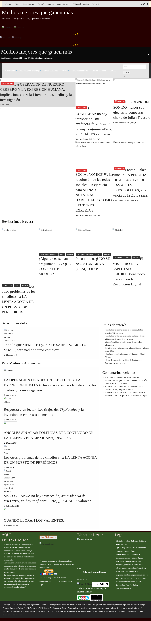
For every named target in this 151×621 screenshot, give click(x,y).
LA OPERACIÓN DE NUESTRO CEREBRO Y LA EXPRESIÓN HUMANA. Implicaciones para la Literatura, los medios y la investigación (50, 385)
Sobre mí (8, 4)
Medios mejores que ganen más (37, 12)
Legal (113, 71)
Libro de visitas (99, 71)
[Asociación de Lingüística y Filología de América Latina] (84, 584)
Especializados (51, 71)
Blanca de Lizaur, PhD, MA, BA (88, 139)
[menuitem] (10, 71)
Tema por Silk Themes (12, 615)
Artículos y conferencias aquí (58, 4)
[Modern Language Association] (100, 584)
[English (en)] (19, 27)
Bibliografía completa (81, 4)
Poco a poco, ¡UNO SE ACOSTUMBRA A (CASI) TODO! (93, 264)
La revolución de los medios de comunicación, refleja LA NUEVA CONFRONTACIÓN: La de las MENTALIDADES (126, 381)
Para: (64, 71)
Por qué (41, 4)
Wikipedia (96, 4)
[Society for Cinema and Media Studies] (83, 597)
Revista (25, 285)
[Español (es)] (7, 27)
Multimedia (10, 71)
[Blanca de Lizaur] (47, 544)
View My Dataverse (48, 537)
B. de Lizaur (4, 105)
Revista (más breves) (29, 71)
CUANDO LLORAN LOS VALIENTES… (35, 520)
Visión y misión (28, 4)
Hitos (17, 4)
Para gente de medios (49, 254)
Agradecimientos (80, 71)
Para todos (8, 285)
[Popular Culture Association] (96, 597)
